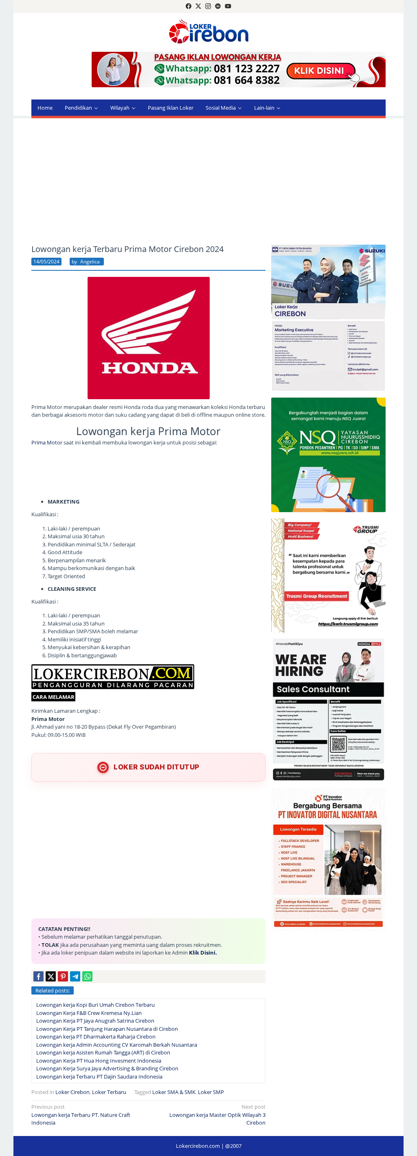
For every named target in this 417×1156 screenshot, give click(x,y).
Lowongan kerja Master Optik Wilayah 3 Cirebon (217, 1114)
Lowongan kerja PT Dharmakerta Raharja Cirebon (96, 1036)
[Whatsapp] (87, 976)
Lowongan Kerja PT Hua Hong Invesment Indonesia (98, 1060)
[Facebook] (188, 6)
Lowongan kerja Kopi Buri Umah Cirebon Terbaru (95, 1004)
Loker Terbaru (109, 1092)
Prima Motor (46, 442)
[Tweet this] (51, 976)
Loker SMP (211, 1092)
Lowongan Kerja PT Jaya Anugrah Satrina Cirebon (95, 1020)
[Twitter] (198, 6)
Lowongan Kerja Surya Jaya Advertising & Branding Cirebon (107, 1068)
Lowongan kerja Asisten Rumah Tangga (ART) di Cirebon (103, 1052)
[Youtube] (228, 6)
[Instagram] (208, 6)
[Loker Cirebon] (208, 32)
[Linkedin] (218, 6)
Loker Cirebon (72, 1092)
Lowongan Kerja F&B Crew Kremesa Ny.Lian (89, 1013)
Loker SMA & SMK (173, 1092)
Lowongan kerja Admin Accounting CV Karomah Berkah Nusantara (116, 1044)
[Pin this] (63, 976)
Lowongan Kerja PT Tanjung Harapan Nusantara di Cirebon (107, 1028)
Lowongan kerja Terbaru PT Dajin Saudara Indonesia (99, 1076)
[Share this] (38, 976)
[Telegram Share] (75, 976)
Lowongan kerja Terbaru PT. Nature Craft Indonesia (80, 1114)
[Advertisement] (208, 181)
